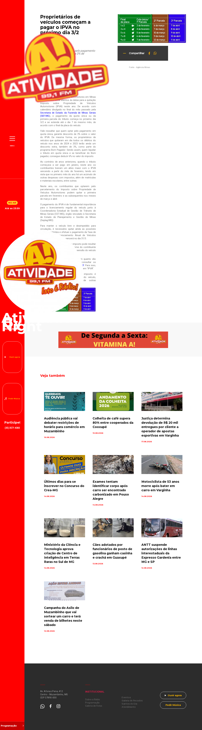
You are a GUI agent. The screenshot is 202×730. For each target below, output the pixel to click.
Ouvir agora (14, 357)
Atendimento (129, 707)
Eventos (126, 697)
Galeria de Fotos (93, 706)
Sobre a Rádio (92, 699)
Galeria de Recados (132, 700)
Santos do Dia (129, 704)
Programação (92, 702)
